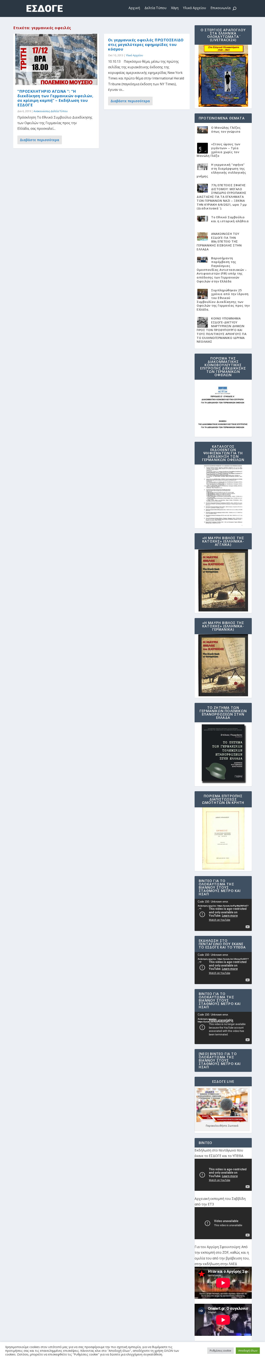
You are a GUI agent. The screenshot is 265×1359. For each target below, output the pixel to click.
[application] (223, 915)
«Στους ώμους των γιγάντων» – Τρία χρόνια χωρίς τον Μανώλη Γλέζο (218, 150)
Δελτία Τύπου (155, 8)
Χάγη (174, 8)
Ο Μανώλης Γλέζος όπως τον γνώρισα (226, 129)
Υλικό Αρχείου (194, 8)
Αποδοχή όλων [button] (247, 1350)
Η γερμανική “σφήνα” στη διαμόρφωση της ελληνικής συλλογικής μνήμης (221, 170)
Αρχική (134, 8)
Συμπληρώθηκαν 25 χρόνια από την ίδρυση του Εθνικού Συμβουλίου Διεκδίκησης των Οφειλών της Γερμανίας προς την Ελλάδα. (223, 300)
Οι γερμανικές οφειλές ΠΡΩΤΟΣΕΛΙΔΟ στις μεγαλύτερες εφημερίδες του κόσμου (146, 44)
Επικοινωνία (220, 8)
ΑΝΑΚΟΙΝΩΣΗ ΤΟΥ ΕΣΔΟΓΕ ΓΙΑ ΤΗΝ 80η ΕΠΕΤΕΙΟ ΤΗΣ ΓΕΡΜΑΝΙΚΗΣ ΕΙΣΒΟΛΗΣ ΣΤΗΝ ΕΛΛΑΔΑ (219, 241)
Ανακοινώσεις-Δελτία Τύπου (51, 111)
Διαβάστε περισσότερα (39, 140)
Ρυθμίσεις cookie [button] (220, 1350)
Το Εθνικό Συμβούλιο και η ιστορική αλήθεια (230, 219)
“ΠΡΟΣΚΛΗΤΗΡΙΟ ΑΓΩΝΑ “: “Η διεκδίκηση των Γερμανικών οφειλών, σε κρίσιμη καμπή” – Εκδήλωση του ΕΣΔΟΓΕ (55, 98)
